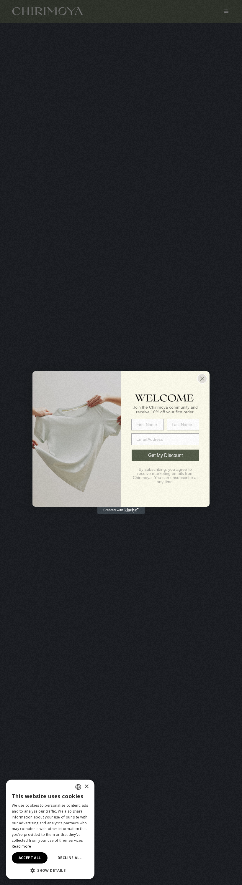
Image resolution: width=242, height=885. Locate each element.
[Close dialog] (202, 378)
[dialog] (50, 829)
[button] (50, 870)
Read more (21, 846)
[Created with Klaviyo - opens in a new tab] (121, 510)
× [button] (86, 786)
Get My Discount (165, 455)
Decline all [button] (69, 857)
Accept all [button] (30, 857)
